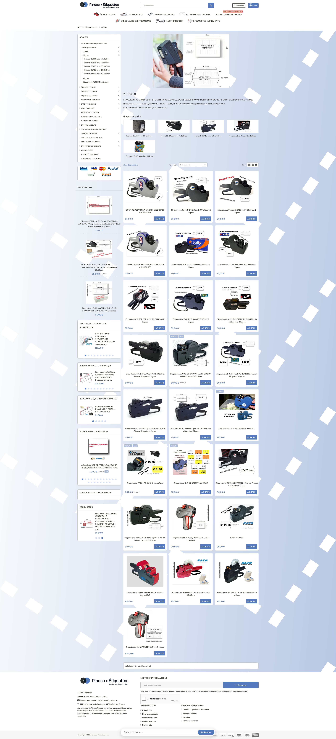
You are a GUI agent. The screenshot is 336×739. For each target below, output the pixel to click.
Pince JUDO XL (236, 537)
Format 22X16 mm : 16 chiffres (174, 135)
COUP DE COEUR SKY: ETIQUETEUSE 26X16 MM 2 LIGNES (145, 211)
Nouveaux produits (150, 713)
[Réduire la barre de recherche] (168, 730)
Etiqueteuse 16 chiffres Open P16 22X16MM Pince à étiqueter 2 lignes (145, 375)
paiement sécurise (190, 720)
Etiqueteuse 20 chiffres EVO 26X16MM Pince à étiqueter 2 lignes (237, 375)
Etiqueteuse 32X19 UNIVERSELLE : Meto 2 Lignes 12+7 (145, 593)
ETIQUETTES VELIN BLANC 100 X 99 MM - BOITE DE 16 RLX (105, 409)
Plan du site (147, 724)
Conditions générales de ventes (196, 709)
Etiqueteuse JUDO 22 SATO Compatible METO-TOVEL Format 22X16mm (145, 539)
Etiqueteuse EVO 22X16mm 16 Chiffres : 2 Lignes (191, 320)
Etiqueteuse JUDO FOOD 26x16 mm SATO (237, 428)
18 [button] (103, 482)
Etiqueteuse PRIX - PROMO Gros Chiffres (145, 483)
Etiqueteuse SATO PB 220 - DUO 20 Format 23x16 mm (191, 593)
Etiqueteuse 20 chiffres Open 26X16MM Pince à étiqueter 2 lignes (191, 429)
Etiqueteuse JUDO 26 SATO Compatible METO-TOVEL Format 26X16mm (191, 375)
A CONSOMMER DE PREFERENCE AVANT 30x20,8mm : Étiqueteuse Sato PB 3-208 (99, 466)
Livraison (186, 716)
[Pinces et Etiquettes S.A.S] (99, 5)
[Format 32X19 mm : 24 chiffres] (243, 126)
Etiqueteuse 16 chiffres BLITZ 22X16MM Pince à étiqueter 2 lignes (237, 320)
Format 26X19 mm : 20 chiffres (139, 156)
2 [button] (88, 355)
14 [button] (91, 482)
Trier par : (173, 164)
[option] (99, 342)
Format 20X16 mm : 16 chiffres (139, 135)
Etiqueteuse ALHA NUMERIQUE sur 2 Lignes (145, 647)
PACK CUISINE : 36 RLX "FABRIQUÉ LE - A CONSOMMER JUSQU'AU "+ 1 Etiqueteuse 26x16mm (99, 267)
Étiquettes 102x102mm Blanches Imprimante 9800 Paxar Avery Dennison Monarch (105, 376)
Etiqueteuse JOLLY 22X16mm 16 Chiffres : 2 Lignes (191, 265)
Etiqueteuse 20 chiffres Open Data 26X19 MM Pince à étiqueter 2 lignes (145, 429)
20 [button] (110, 482)
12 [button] (116, 479)
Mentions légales (190, 713)
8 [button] (106, 355)
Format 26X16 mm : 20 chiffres (208, 135)
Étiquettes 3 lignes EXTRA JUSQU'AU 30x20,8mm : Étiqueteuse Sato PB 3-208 (106, 517)
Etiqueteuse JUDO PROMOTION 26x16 (191, 483)
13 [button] (88, 482)
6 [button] (100, 355)
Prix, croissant (185, 165)
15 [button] (94, 482)
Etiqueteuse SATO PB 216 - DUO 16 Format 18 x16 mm (237, 593)
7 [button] (103, 355)
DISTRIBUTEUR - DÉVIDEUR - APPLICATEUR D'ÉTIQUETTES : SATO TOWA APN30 (105, 339)
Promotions (147, 710)
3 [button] (91, 355)
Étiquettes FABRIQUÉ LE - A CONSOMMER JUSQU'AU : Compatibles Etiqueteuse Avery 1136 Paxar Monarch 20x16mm (99, 224)
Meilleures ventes (149, 717)
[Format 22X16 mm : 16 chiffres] (174, 126)
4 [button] (94, 355)
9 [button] (110, 355)
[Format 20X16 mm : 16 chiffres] (139, 126)
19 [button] (106, 482)
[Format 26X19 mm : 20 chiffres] (139, 146)
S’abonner (242, 684)
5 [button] (97, 355)
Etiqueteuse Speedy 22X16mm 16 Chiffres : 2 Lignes (236, 211)
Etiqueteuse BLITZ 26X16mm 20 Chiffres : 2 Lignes (145, 320)
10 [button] (113, 355)
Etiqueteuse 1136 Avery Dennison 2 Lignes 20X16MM (191, 539)
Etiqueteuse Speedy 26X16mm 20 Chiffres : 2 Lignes (191, 211)
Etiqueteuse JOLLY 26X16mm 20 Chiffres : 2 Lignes (237, 265)
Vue (243, 164)
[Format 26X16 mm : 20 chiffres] (208, 126)
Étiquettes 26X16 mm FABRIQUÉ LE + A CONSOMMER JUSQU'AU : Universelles (99, 309)
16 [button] (97, 482)
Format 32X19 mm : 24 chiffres (242, 135)
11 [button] (113, 479)
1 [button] (85, 355)
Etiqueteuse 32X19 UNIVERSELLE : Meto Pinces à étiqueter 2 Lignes (237, 484)
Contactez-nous (149, 721)
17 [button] (100, 482)
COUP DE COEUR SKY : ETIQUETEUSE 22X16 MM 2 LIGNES (145, 265)
